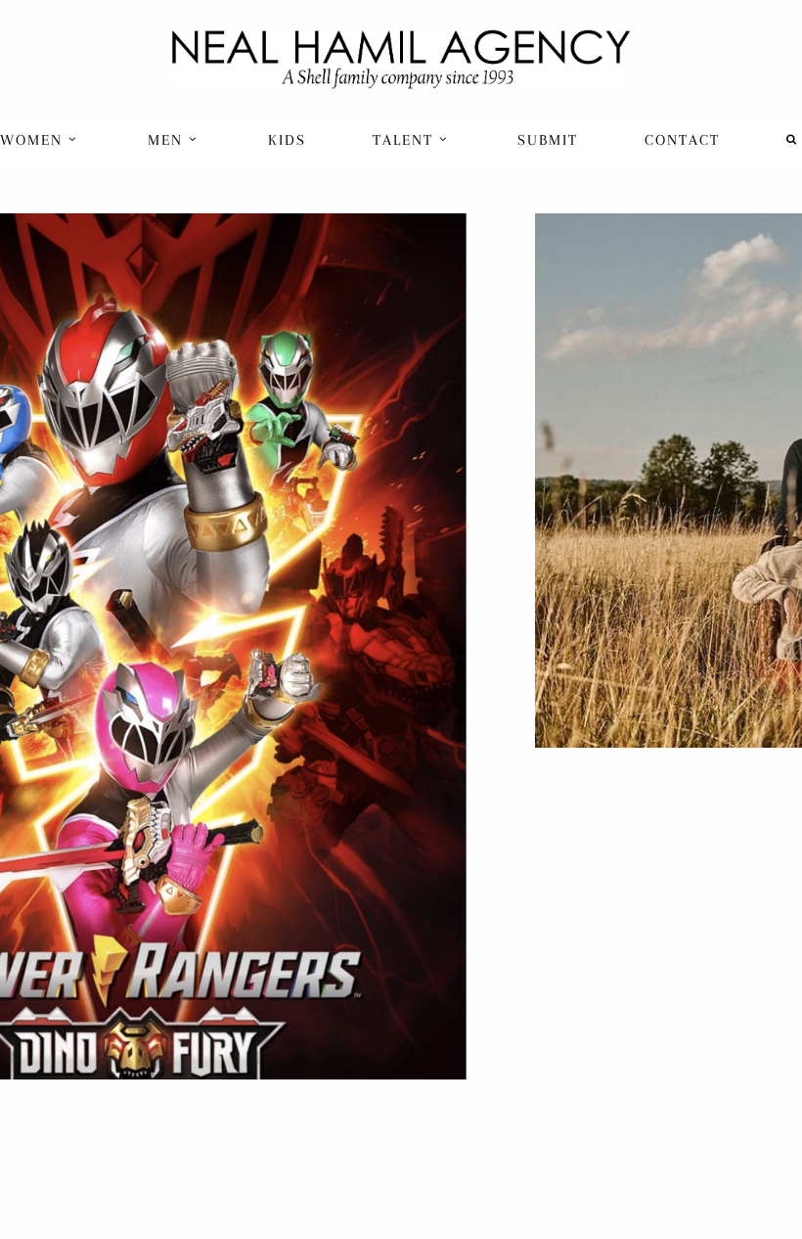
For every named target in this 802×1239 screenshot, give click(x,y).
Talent (406, 140)
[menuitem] (40, 139)
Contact (682, 140)
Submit (547, 140)
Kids (287, 140)
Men (168, 140)
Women (34, 140)
